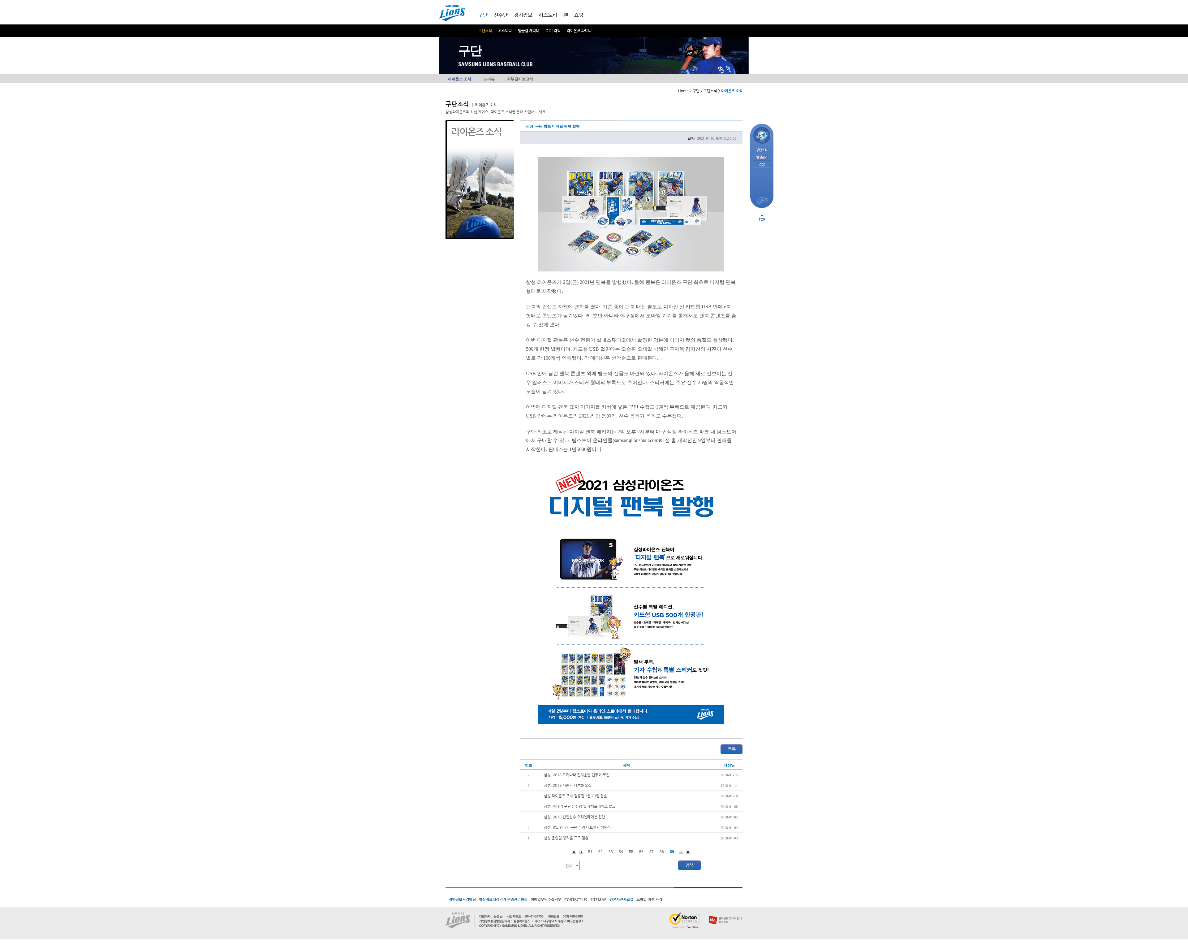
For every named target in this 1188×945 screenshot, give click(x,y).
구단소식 (485, 30)
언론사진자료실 (621, 899)
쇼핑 (578, 15)
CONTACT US (575, 899)
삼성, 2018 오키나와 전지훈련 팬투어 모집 (576, 775)
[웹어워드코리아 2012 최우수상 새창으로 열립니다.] (725, 914)
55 (631, 852)
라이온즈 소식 (459, 79)
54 (621, 852)
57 (651, 852)
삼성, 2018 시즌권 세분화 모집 (568, 785)
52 (600, 852)
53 (611, 852)
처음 (574, 852)
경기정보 (523, 15)
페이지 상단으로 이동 (762, 218)
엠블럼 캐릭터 (528, 30)
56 (641, 852)
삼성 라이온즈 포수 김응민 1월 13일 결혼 (575, 796)
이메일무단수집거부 (546, 899)
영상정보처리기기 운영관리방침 (503, 899)
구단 (483, 15)
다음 (681, 852)
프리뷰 (489, 79)
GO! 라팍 (553, 30)
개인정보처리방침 (462, 899)
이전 (581, 852)
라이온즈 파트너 (579, 30)
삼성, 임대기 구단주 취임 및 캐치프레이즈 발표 (579, 806)
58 (662, 852)
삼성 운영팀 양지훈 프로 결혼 (566, 838)
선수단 (501, 15)
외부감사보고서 (520, 79)
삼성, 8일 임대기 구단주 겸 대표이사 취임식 (577, 827)
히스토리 (505, 30)
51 (590, 852)
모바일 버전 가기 (649, 899)
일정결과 (761, 157)
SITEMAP (598, 899)
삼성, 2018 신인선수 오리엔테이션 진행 (574, 817)
